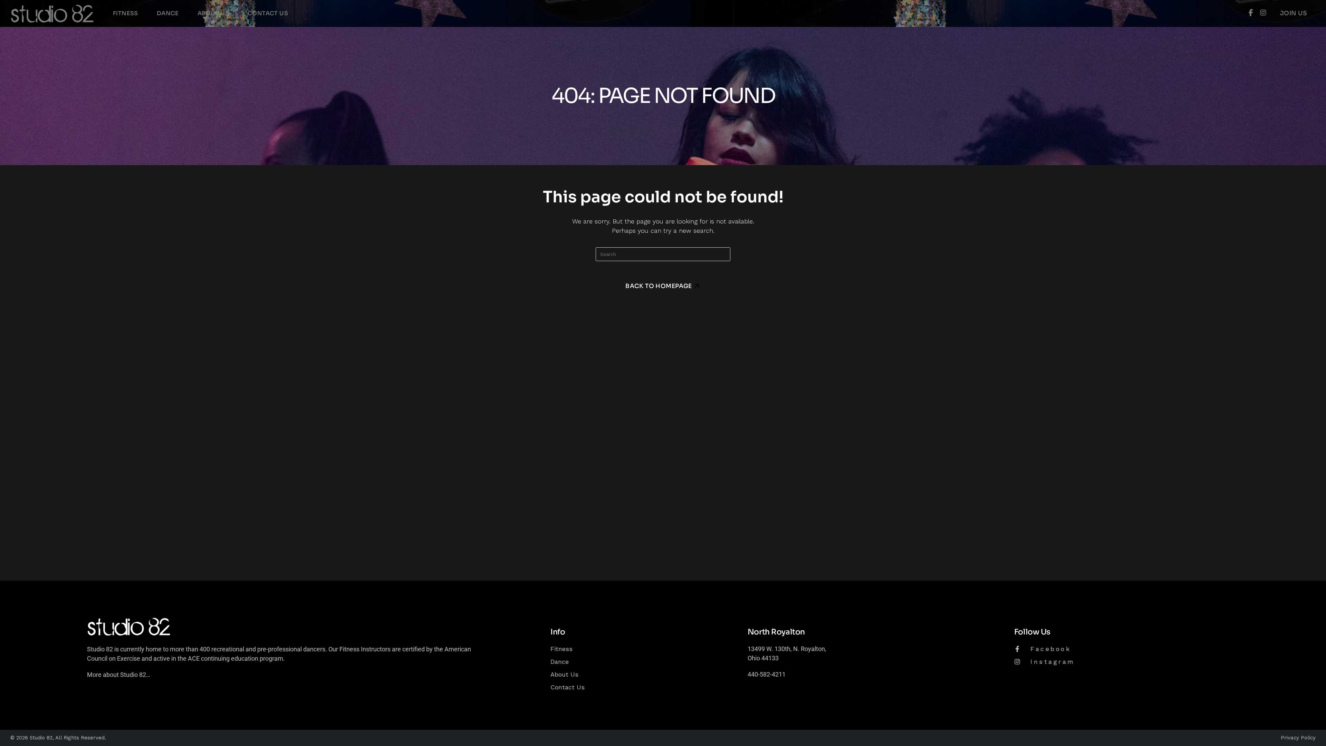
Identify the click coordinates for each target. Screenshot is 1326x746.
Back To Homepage (658, 286)
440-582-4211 (767, 674)
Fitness (561, 648)
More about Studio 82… (118, 674)
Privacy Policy (1298, 738)
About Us (564, 674)
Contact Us (567, 687)
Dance (559, 661)
